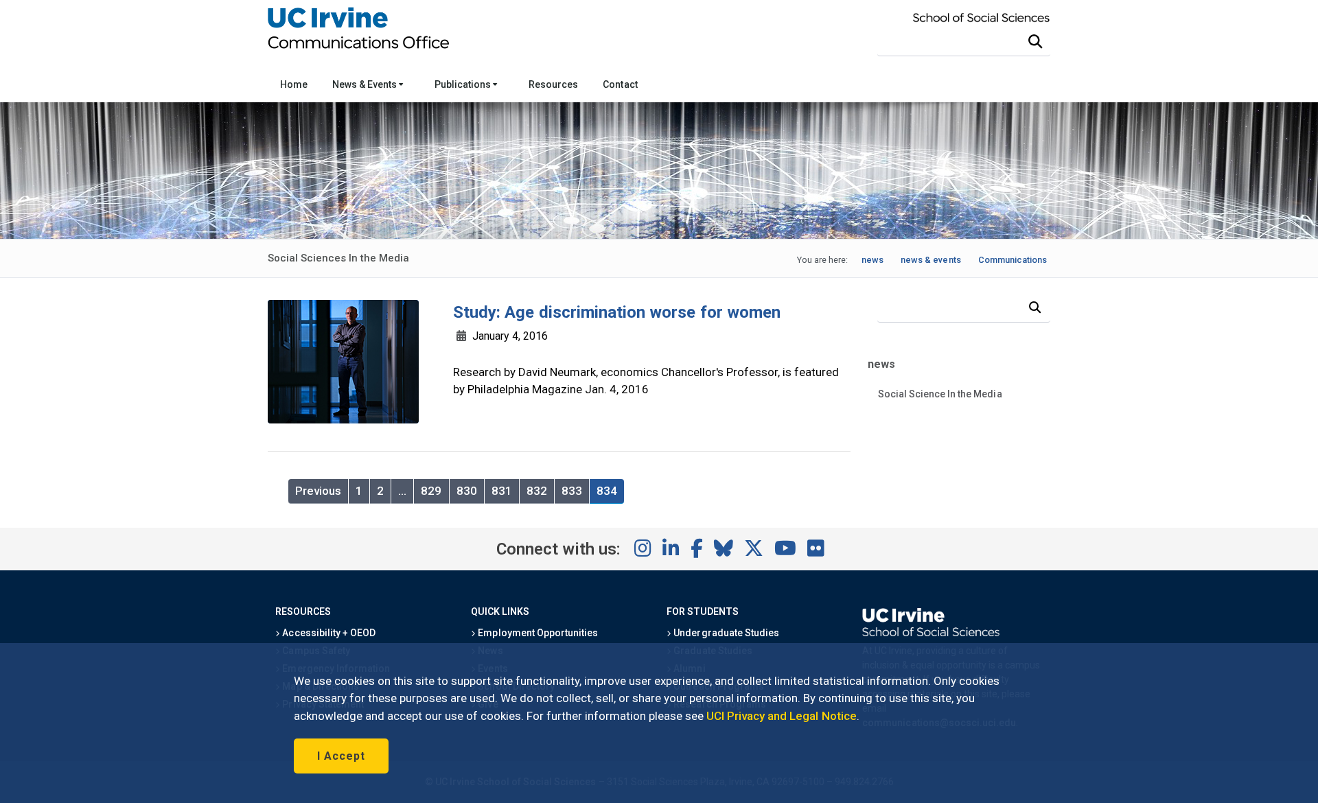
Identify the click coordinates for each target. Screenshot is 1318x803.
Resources (553, 84)
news (872, 260)
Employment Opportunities (537, 632)
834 (607, 491)
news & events (930, 260)
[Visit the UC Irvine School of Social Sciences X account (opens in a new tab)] (753, 549)
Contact (620, 84)
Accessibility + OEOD (327, 632)
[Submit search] (1035, 42)
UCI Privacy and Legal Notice (781, 716)
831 (502, 491)
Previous (318, 491)
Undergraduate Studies (725, 632)
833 (572, 491)
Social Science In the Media (940, 393)
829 (431, 491)
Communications (1012, 260)
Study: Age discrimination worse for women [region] (617, 312)
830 (466, 491)
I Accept (341, 756)
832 (537, 491)
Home (294, 84)
